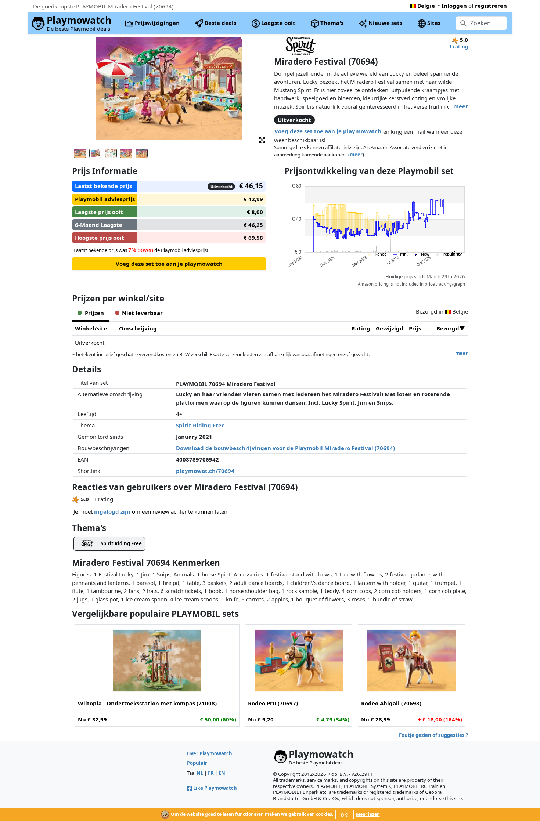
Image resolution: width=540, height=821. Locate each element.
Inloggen (454, 5)
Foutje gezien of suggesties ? (433, 735)
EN (222, 773)
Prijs (415, 328)
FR (211, 773)
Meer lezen (368, 814)
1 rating (458, 46)
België (426, 5)
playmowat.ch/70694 (205, 470)
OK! (344, 815)
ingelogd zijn (112, 511)
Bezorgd (447, 328)
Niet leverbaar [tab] (142, 313)
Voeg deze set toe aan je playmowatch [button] (327, 131)
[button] (262, 139)
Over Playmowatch (209, 753)
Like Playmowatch (215, 788)
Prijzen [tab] (94, 313)
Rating (361, 328)
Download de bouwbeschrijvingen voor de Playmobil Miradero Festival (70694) (285, 448)
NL (200, 773)
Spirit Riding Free (200, 425)
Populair (197, 763)
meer (460, 106)
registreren (491, 5)
